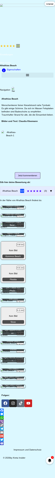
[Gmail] (27, 436)
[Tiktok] (20, 403)
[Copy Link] (27, 425)
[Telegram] (27, 429)
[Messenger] (27, 414)
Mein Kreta (5, 62)
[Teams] (27, 443)
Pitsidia (13, 279)
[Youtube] (28, 403)
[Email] (27, 432)
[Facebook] (5, 403)
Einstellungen (6, 54)
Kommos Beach (13, 256)
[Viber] (27, 421)
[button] (27, 75)
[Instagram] (13, 403)
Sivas (13, 322)
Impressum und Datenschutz (27, 449)
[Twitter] (27, 439)
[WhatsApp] (27, 418)
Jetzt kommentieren (27, 175)
